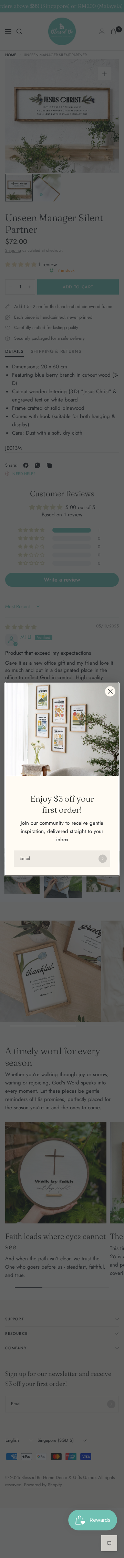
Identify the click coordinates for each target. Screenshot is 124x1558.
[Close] (110, 691)
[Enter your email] (103, 858)
